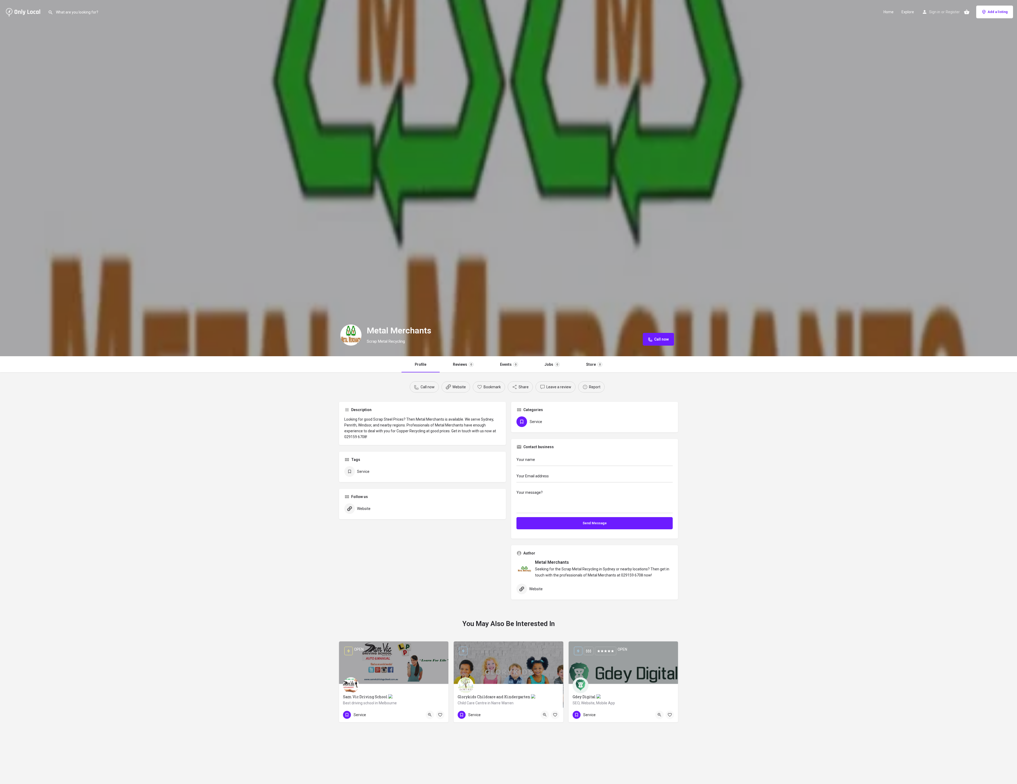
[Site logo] (24, 11)
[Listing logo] (351, 335)
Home (889, 12)
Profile (420, 364)
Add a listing (998, 12)
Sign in (934, 12)
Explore (908, 12)
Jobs (551, 364)
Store (593, 364)
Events (508, 364)
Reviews (462, 364)
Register (953, 12)
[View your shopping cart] (967, 12)
